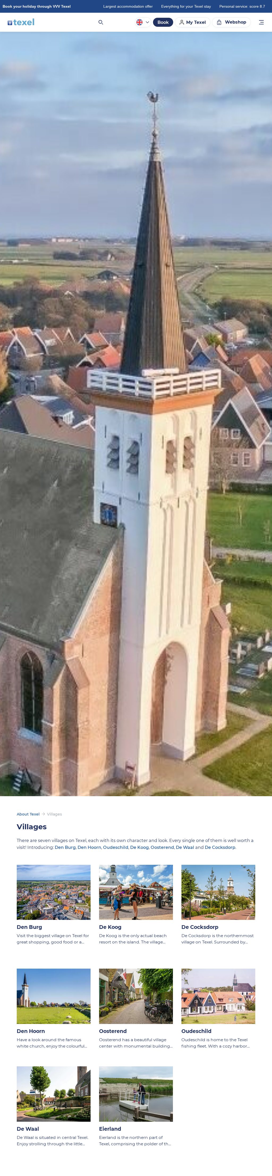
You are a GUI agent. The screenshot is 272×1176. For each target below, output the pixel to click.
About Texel (28, 814)
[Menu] (261, 23)
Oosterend (162, 847)
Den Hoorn (89, 847)
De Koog (139, 847)
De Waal (185, 847)
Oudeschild (115, 847)
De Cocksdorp (220, 847)
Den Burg (65, 847)
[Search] (100, 22)
